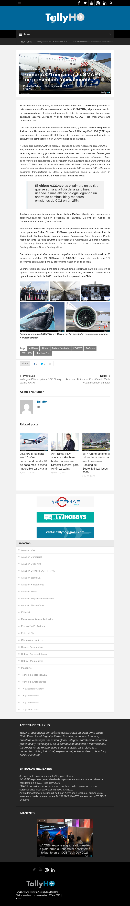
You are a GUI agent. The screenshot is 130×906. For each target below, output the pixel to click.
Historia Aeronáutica (32, 647)
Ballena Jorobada (60, 348)
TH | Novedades (30, 695)
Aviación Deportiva (31, 563)
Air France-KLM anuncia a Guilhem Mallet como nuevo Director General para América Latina (65, 461)
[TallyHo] (65, 18)
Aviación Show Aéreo (32, 605)
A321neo (33, 348)
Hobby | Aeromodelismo (34, 654)
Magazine (26, 667)
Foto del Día (27, 633)
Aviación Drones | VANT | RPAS (38, 570)
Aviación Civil (28, 550)
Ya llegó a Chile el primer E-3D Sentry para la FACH (40, 379)
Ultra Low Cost (43, 353)
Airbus (45, 348)
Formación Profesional (33, 626)
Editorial (25, 612)
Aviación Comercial (41, 69)
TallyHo (38, 86)
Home (27, 69)
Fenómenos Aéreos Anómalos (37, 619)
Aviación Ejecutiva (30, 577)
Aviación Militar (29, 591)
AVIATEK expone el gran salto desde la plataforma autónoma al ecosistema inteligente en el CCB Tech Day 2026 (64, 849)
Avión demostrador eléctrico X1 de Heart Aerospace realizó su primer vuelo (61, 792)
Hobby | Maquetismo (32, 661)
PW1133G (27, 353)
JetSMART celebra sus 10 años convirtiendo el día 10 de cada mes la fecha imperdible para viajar (33, 461)
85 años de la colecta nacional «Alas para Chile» (46, 776)
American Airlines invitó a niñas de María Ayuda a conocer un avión (88, 379)
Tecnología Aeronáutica (33, 681)
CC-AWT (77, 348)
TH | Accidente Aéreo (32, 688)
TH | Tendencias (30, 702)
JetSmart (90, 348)
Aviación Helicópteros (32, 584)
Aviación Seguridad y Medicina (37, 598)
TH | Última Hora (30, 709)
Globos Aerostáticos (31, 640)
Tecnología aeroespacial (34, 674)
